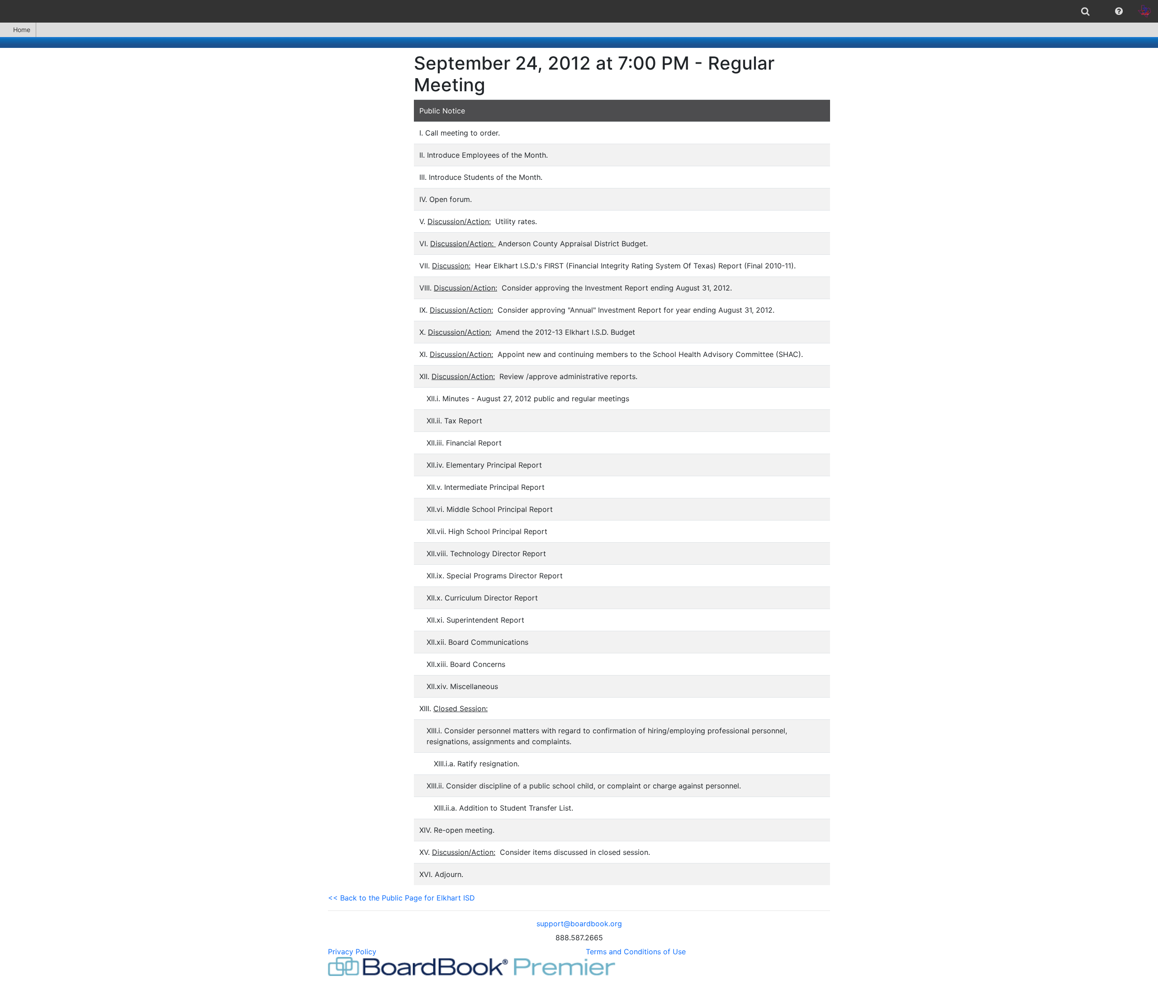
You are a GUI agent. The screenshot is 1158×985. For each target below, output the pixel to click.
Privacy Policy (352, 951)
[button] (1119, 11)
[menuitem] (1085, 11)
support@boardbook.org (579, 923)
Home (21, 29)
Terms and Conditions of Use (636, 951)
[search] (1085, 11)
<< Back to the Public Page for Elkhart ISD (401, 897)
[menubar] (579, 11)
